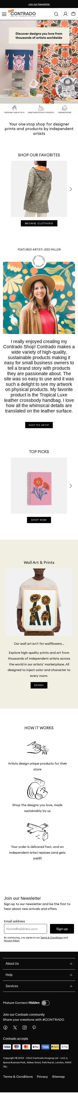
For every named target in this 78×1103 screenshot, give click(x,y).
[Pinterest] (36, 1038)
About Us (13, 974)
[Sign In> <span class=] (65, 14)
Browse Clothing (39, 223)
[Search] (56, 14)
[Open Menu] (4, 14)
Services (12, 997)
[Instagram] (26, 1038)
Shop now (39, 530)
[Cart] (73, 14)
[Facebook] (7, 1038)
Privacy (42, 1087)
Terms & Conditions (18, 1087)
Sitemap (58, 1087)
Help (9, 985)
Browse (39, 696)
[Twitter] (17, 1038)
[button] (71, 189)
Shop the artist (39, 435)
